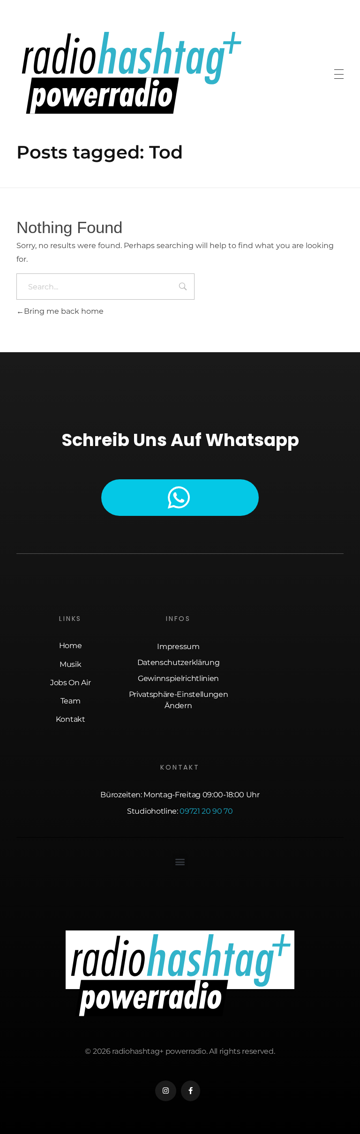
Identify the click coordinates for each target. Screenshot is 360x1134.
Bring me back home (64, 311)
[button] (180, 861)
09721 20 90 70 (206, 811)
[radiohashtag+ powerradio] (130, 72)
